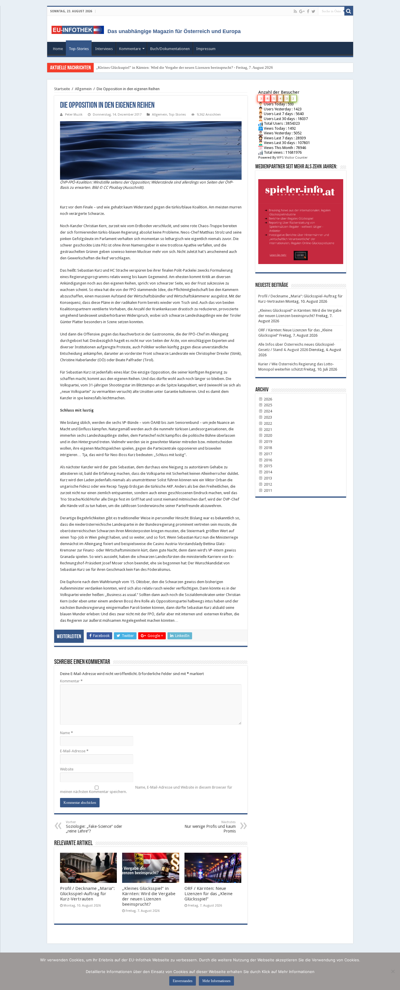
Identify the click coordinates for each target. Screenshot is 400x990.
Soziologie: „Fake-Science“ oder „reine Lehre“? (94, 826)
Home (58, 49)
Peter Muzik (74, 115)
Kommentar (71, 681)
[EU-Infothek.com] (79, 29)
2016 (267, 460)
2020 (267, 435)
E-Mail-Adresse (74, 751)
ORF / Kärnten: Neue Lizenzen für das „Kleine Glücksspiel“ (208, 894)
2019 (267, 441)
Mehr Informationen (216, 981)
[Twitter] (313, 11)
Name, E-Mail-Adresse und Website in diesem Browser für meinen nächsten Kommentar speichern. (146, 789)
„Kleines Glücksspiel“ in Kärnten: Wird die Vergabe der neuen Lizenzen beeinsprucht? (148, 896)
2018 (267, 448)
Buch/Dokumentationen (170, 49)
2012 (267, 484)
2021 (267, 429)
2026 (267, 399)
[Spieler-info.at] (300, 219)
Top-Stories (79, 49)
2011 (267, 490)
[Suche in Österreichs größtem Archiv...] (348, 11)
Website (66, 769)
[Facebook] (308, 11)
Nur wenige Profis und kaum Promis (210, 826)
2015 (267, 466)
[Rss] (295, 11)
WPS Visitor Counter (292, 158)
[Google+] (302, 11)
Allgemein (83, 89)
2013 (267, 478)
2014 (267, 472)
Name (66, 733)
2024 (267, 411)
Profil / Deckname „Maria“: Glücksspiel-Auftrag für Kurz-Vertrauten (87, 894)
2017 (267, 454)
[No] (393, 971)
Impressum (206, 49)
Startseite (62, 89)
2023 (267, 417)
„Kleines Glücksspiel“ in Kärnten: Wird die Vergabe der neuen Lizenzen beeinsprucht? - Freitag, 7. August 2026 (184, 67)
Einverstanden (182, 981)
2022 (267, 423)
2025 (267, 405)
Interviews (104, 49)
